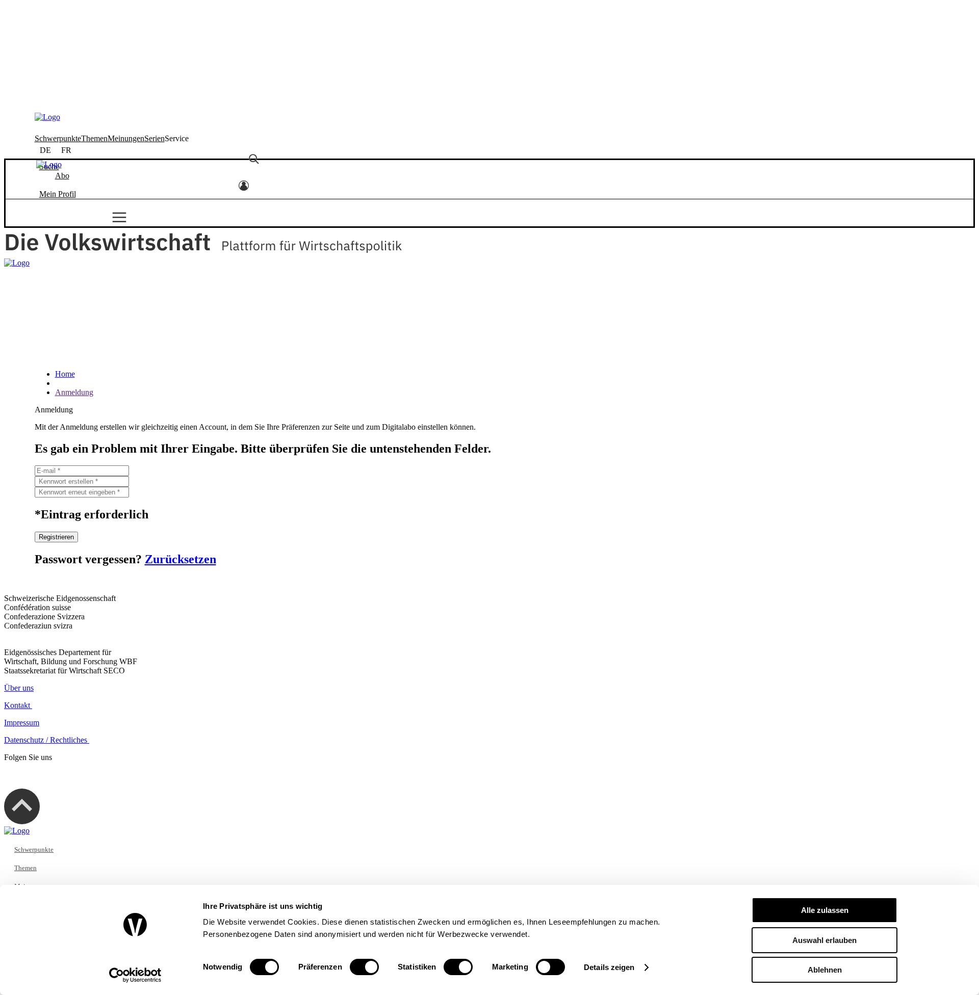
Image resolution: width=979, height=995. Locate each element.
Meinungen (126, 20)
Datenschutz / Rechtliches (46, 740)
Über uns (19, 688)
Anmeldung (74, 392)
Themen (94, 20)
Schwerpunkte (58, 20)
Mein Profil (57, 97)
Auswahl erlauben (824, 940)
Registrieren (56, 537)
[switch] (364, 967)
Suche (49, 69)
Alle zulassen (824, 910)
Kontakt (18, 705)
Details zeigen (609, 967)
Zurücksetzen (180, 559)
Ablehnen (825, 969)
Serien (154, 20)
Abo (62, 78)
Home (65, 374)
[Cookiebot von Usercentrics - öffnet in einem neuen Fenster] (135, 975)
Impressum (21, 722)
